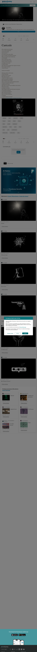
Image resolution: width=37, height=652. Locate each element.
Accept (25, 333)
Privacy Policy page (23, 327)
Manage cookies (10, 333)
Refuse (17, 333)
